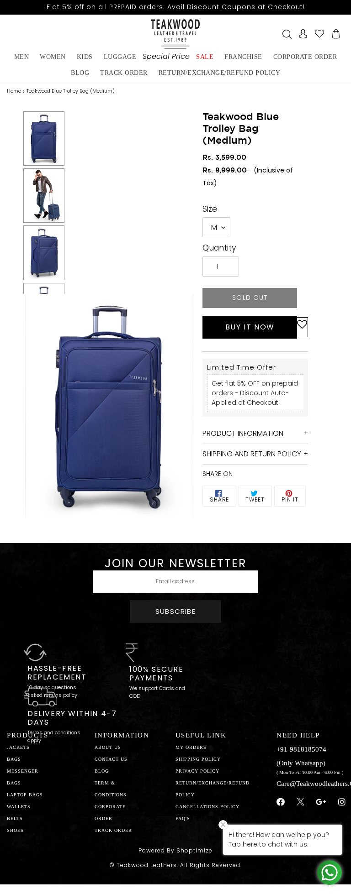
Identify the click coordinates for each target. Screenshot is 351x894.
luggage (120, 56)
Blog (102, 771)
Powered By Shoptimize (175, 850)
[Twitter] (300, 802)
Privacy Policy (197, 771)
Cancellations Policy (207, 806)
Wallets (19, 806)
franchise (243, 56)
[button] (302, 327)
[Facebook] (281, 802)
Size (209, 209)
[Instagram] (342, 802)
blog (80, 72)
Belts (15, 818)
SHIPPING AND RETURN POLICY (251, 454)
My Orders (191, 747)
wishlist (319, 34)
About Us (108, 747)
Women (53, 56)
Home (14, 90)
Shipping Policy (198, 759)
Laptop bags (25, 794)
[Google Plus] (321, 802)
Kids (85, 56)
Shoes (15, 830)
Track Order (124, 72)
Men (21, 56)
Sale (204, 56)
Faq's (183, 818)
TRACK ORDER (113, 830)
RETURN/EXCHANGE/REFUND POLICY (220, 72)
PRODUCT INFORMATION (242, 433)
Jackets (18, 747)
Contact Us (111, 759)
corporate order (305, 56)
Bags (14, 759)
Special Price (166, 56)
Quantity (219, 247)
